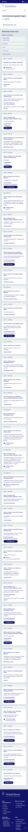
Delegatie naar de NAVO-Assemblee (13, 62)
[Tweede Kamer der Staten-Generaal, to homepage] (9, 6)
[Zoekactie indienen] (24, 10)
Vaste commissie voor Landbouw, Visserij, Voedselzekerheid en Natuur (13, 253)
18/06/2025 (5, 40)
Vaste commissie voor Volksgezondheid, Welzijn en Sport (13, 118)
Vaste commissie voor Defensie (12, 729)
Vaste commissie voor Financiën (12, 345)
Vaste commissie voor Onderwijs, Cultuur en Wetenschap (12, 156)
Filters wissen (6, 54)
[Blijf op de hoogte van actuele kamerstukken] (8, 19)
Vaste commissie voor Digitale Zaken (13, 323)
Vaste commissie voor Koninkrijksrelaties (9, 361)
